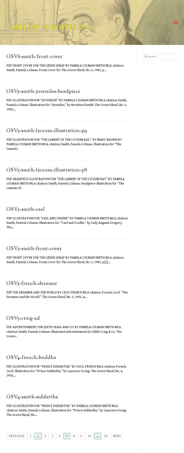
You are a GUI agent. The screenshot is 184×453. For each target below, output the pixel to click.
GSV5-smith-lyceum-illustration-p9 (46, 130)
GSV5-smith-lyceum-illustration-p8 (46, 170)
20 (106, 436)
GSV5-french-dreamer (31, 283)
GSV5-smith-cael (25, 209)
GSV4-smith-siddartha (32, 397)
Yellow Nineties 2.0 (50, 27)
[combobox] (160, 56)
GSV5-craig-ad (23, 318)
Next (117, 436)
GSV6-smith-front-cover (34, 56)
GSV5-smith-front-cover (34, 248)
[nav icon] (176, 22)
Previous (16, 436)
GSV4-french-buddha (31, 357)
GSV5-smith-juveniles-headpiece (43, 91)
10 (89, 436)
